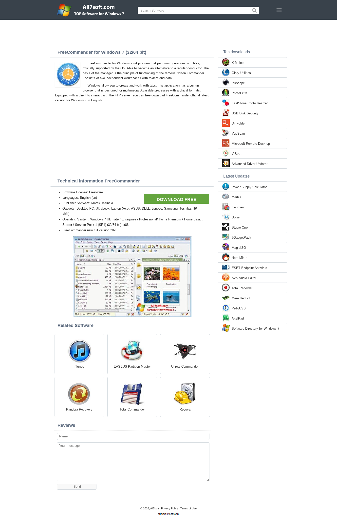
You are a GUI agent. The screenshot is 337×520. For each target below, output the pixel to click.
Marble (236, 197)
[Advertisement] (168, 33)
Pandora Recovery (79, 409)
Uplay (236, 217)
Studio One (240, 227)
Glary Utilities (241, 73)
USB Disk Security (245, 113)
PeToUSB (239, 308)
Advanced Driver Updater (249, 164)
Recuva (185, 409)
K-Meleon (238, 63)
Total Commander (132, 409)
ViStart (237, 154)
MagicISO (239, 248)
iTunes (79, 366)
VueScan (238, 133)
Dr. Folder (238, 123)
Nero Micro (239, 258)
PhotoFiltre (239, 93)
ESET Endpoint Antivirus (249, 268)
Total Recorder (242, 288)
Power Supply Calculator (249, 187)
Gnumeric (238, 207)
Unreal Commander (185, 366)
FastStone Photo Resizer (250, 103)
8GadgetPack (241, 237)
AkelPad (238, 318)
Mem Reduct (241, 298)
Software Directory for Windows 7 (255, 328)
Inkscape (238, 83)
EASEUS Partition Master (132, 366)
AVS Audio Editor (244, 278)
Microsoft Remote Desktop (251, 143)
